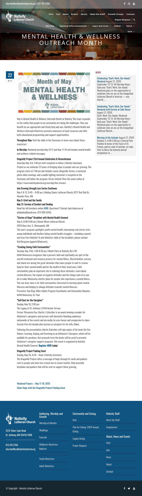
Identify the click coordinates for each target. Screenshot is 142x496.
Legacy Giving (79, 438)
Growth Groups (116, 14)
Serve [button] (129, 26)
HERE (46, 208)
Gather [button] (117, 26)
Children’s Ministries (48, 444)
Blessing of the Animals (107, 137)
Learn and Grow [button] (100, 26)
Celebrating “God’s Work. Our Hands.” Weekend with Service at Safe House (114, 108)
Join (58, 14)
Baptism (43, 448)
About (84, 14)
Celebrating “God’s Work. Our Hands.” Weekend (114, 79)
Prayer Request (122, 20)
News (65, 14)
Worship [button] (50, 26)
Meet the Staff (97, 14)
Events (74, 14)
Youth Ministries (46, 459)
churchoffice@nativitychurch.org (21, 3)
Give (75, 420)
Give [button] (130, 31)
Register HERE (45, 345)
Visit (51, 14)
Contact (130, 14)
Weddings (43, 430)
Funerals (43, 437)
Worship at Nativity (48, 423)
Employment (111, 427)
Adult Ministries (46, 466)
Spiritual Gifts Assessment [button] (73, 26)
